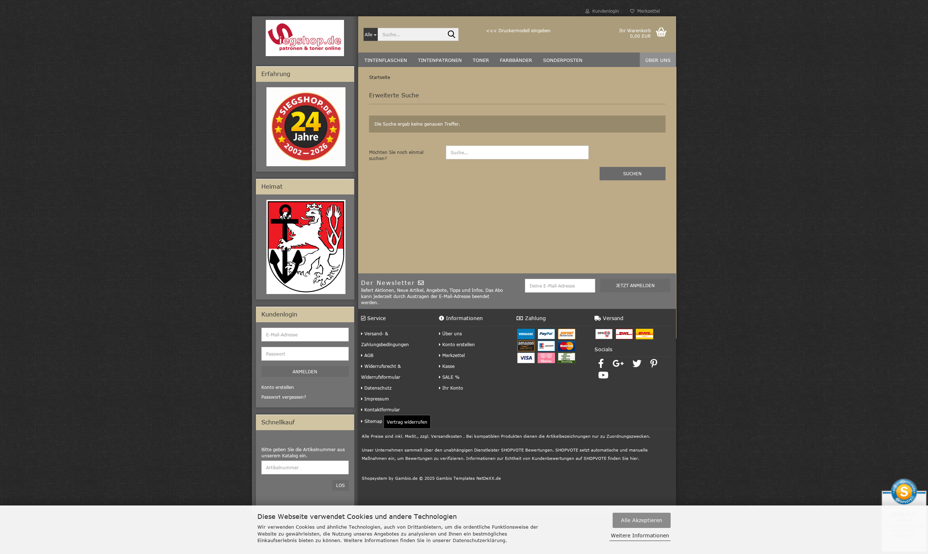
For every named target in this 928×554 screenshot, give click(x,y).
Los (340, 485)
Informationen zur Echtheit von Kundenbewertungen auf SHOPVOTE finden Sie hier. (552, 458)
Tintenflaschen (385, 60)
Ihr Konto (452, 387)
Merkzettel (647, 10)
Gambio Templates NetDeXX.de (468, 478)
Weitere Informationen (640, 535)
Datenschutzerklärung (479, 540)
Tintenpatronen (440, 60)
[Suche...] (452, 34)
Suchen (632, 173)
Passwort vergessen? (283, 396)
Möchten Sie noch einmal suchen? (396, 155)
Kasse (448, 366)
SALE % (450, 376)
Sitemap (372, 421)
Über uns (658, 60)
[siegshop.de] (305, 38)
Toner (481, 60)
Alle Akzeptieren (641, 520)
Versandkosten (446, 436)
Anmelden (305, 371)
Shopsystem (374, 478)
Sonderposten (563, 60)
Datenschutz (377, 387)
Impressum (376, 398)
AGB (368, 355)
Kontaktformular (381, 409)
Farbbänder (516, 60)
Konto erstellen (458, 344)
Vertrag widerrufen (407, 421)
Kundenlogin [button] (604, 10)
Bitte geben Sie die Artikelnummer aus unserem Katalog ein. (303, 452)
